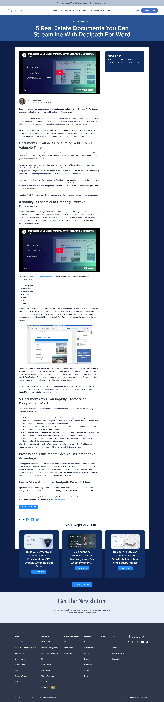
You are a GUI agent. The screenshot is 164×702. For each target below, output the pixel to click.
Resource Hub (89, 642)
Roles (17, 682)
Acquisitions (20, 653)
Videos (87, 670)
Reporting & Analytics (49, 653)
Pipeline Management (49, 647)
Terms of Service (21, 697)
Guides (87, 653)
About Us (115, 642)
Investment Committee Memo (41, 277)
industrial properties (47, 153)
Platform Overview (48, 642)
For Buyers (68, 647)
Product (86, 21)
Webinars (88, 665)
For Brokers (69, 653)
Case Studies (89, 647)
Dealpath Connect (71, 642)
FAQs (86, 676)
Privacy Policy (35, 697)
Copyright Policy (49, 697)
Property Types (21, 676)
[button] (161, 3)
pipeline (53, 488)
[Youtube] (142, 642)
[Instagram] (137, 642)
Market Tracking (47, 676)
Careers (115, 647)
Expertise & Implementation (25, 647)
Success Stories (21, 642)
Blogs (86, 659)
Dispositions (20, 659)
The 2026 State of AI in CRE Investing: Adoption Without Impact (81, 3)
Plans (103, 642)
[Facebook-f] (133, 642)
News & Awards (118, 653)
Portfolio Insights (47, 682)
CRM (43, 659)
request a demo (61, 500)
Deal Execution (47, 665)
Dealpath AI (47, 687)
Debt (17, 670)
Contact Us (116, 659)
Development (20, 665)
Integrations (45, 670)
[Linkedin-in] (128, 642)
